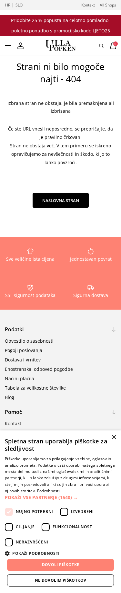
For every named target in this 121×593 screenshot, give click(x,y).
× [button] (113, 437)
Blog (9, 397)
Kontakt (88, 5)
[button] (60, 497)
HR (7, 5)
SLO (19, 5)
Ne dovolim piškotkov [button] (60, 580)
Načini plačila (19, 378)
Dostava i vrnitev (23, 360)
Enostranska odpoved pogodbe (39, 369)
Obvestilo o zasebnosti (29, 341)
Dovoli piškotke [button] (60, 564)
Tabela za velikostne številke (35, 388)
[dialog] (60, 511)
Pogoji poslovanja (23, 350)
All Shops (108, 5)
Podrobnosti (48, 491)
